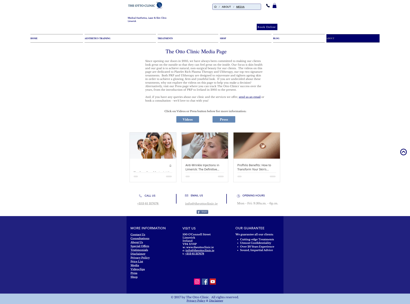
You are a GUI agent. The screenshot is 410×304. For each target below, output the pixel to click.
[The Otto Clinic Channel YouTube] (213, 281)
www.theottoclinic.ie (200, 247)
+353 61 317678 (194, 253)
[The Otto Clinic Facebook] (205, 281)
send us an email (250, 96)
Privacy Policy (196, 300)
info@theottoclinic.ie (199, 250)
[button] (274, 5)
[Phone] (268, 5)
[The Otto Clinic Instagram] (197, 281)
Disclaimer (216, 300)
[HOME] (215, 7)
